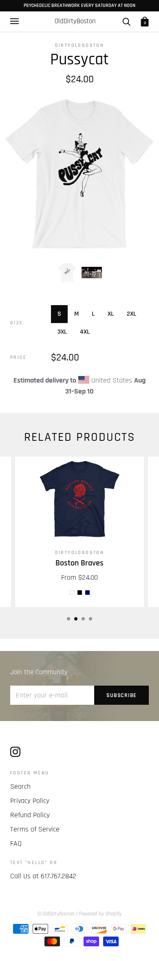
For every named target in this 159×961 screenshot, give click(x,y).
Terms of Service (35, 829)
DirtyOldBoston (79, 45)
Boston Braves (79, 563)
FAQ (16, 843)
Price (18, 357)
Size (16, 323)
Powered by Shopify (100, 913)
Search (20, 786)
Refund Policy (30, 815)
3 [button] (83, 618)
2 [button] (75, 618)
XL (111, 314)
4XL (85, 332)
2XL (131, 314)
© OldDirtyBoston (56, 913)
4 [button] (90, 618)
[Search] (126, 21)
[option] (79, 173)
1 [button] (68, 618)
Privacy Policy (29, 800)
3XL (62, 332)
